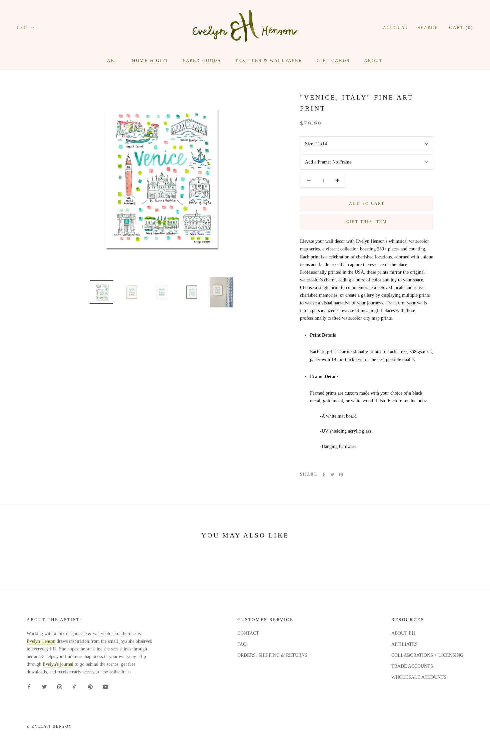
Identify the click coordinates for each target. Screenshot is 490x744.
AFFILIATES (404, 644)
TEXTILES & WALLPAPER (269, 60)
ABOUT (373, 60)
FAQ (241, 644)
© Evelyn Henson (49, 726)
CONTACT (248, 633)
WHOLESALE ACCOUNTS (418, 677)
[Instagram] (59, 686)
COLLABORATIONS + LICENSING (427, 655)
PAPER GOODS (202, 60)
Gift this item (366, 221)
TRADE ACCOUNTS (412, 666)
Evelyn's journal (59, 664)
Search (428, 27)
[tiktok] (75, 686)
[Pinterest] (341, 475)
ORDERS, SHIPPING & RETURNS (272, 655)
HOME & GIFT (150, 60)
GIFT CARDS (333, 60)
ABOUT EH (403, 633)
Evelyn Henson (41, 641)
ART (112, 60)
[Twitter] (332, 475)
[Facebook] (324, 475)
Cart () (461, 27)
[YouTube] (105, 686)
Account (395, 27)
